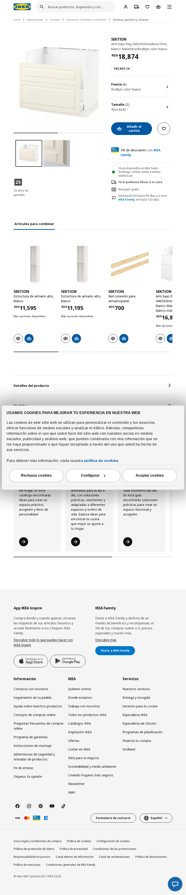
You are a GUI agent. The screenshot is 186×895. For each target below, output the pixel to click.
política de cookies (101, 461)
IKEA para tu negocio (83, 758)
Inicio (17, 19)
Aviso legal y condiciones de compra (37, 841)
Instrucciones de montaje (32, 745)
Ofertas (73, 740)
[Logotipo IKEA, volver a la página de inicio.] (22, 6)
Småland (128, 749)
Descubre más (106, 640)
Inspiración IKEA (80, 732)
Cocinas (55, 19)
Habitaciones (35, 19)
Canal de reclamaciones (114, 857)
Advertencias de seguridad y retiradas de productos (34, 756)
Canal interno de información (74, 857)
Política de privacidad (74, 849)
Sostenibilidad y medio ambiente (92, 766)
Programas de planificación (142, 732)
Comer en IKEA (79, 749)
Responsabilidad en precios (32, 857)
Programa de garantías (31, 737)
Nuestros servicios (136, 689)
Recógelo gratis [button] (128, 189)
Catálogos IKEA (79, 723)
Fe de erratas (23, 768)
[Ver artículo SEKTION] (35, 264)
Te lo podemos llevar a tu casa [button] (140, 182)
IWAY (71, 792)
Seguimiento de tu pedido (33, 697)
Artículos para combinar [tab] (34, 224)
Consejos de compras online (35, 715)
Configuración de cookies (113, 841)
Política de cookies (79, 841)
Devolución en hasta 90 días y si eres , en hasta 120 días (142, 197)
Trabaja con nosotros (84, 706)
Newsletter (76, 784)
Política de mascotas (27, 865)
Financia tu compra (136, 740)
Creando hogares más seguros (90, 775)
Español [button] (156, 818)
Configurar (90, 475)
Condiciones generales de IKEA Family (70, 865)
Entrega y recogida (136, 697)
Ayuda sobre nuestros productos (38, 706)
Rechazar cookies (36, 475)
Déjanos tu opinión (28, 776)
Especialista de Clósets (139, 723)
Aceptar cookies (150, 475)
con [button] (141, 152)
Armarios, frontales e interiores (86, 19)
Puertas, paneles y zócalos (130, 19)
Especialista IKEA (134, 715)
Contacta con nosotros (31, 689)
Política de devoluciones (151, 857)
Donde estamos (80, 697)
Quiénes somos (79, 689)
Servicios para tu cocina (139, 706)
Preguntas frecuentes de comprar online (39, 726)
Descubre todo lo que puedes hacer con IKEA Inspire (43, 642)
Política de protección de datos (34, 849)
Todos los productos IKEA (87, 715)
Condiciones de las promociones (114, 849)
